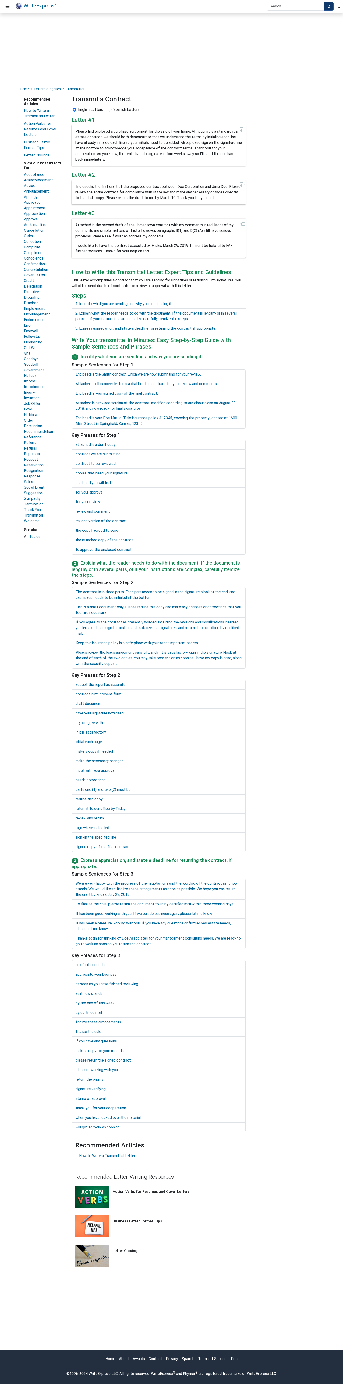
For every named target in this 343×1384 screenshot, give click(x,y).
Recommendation (38, 431)
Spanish (188, 1359)
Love (28, 409)
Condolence (34, 258)
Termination (33, 504)
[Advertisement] (171, 49)
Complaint (32, 247)
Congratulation (36, 269)
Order (28, 420)
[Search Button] (329, 6)
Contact (155, 1359)
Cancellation (34, 230)
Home (24, 89)
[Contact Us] (339, 5)
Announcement (36, 191)
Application (33, 202)
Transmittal (75, 89)
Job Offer (32, 403)
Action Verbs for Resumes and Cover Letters (40, 129)
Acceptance (34, 174)
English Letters (90, 109)
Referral (30, 442)
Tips (234, 1359)
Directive (31, 292)
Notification (33, 415)
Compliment (34, 252)
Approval (31, 219)
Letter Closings (36, 155)
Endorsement (35, 320)
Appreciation (34, 213)
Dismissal (31, 303)
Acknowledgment (38, 180)
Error (28, 325)
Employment (34, 308)
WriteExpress (40, 6)
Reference (33, 437)
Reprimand (32, 454)
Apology (31, 197)
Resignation (33, 470)
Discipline (32, 297)
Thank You (32, 510)
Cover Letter (34, 275)
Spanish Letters (126, 109)
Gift (27, 353)
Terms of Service (212, 1359)
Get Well (31, 347)
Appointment (35, 208)
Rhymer (189, 1373)
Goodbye (31, 359)
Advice (29, 185)
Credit (29, 280)
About (124, 1359)
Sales (28, 482)
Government (34, 370)
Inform (29, 381)
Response (32, 476)
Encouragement (37, 314)
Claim (28, 236)
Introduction (34, 387)
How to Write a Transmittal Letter (107, 1156)
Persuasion (33, 426)
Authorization (35, 225)
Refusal (30, 448)
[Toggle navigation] (7, 6)
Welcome (32, 521)
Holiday (30, 375)
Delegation (33, 286)
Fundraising (33, 342)
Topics (34, 536)
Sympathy (32, 498)
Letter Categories (47, 89)
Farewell (31, 331)
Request (31, 459)
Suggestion (33, 493)
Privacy (172, 1359)
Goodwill (31, 364)
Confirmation (34, 264)
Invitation (31, 398)
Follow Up (32, 336)
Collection (32, 241)
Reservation (34, 465)
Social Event (34, 487)
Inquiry (29, 392)
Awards (139, 1359)
